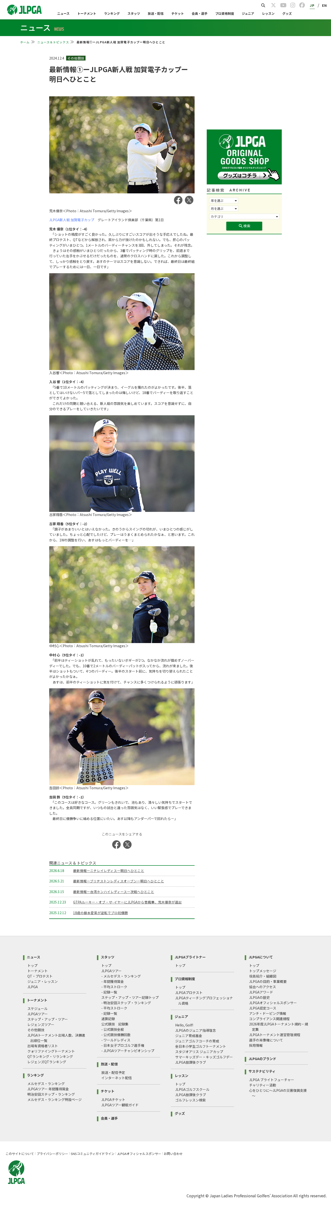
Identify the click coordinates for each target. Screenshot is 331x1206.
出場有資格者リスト (42, 1045)
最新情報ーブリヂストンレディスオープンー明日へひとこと (118, 881)
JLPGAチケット (113, 1099)
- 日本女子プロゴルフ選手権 (122, 1045)
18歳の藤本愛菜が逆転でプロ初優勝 (100, 912)
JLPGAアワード (261, 992)
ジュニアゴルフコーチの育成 (197, 1041)
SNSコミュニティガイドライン (92, 1153)
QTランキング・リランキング (50, 1056)
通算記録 (108, 1018)
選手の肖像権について (266, 1040)
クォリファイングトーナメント (51, 1051)
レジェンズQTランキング (46, 1061)
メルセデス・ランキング (46, 1083)
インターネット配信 (116, 1077)
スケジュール (37, 1008)
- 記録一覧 (109, 992)
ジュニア (248, 13)
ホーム (25, 42)
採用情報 (256, 1045)
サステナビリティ (262, 1071)
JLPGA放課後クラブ (190, 1062)
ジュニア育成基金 (188, 1035)
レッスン (268, 13)
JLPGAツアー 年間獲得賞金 (48, 1088)
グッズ (287, 13)
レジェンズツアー (40, 1024)
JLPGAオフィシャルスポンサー (273, 1002)
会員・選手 (199, 13)
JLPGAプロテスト (189, 992)
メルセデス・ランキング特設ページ (54, 1099)
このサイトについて (20, 1153)
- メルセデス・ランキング (121, 976)
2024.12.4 (57, 58)
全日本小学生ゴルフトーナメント (200, 1046)
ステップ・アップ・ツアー (47, 1019)
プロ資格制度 (224, 13)
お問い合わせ (173, 1153)
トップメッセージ (262, 970)
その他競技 (35, 1029)
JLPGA (32, 986)
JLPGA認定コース (262, 1008)
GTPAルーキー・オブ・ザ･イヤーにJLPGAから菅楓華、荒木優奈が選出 (127, 902)
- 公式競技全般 (112, 1029)
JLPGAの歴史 (259, 997)
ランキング (112, 13)
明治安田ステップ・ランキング (51, 1094)
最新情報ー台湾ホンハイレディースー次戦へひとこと (113, 891)
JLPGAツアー (37, 1013)
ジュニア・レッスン (42, 981)
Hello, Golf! (184, 1025)
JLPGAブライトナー (190, 957)
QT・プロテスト (40, 976)
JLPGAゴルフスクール (192, 1089)
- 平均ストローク (114, 986)
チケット (177, 13)
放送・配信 (156, 13)
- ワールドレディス (115, 1040)
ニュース (63, 13)
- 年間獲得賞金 (112, 981)
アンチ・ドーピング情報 (267, 1013)
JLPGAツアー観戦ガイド (120, 1104)
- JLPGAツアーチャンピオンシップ (127, 1050)
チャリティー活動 (262, 1085)
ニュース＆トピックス (53, 42)
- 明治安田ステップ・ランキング (126, 1002)
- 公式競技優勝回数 (116, 1034)
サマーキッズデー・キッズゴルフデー (204, 1056)
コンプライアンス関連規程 (269, 1018)
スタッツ (133, 13)
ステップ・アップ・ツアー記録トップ (130, 997)
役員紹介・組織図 (262, 976)
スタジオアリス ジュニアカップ (199, 1051)
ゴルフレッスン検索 (190, 1100)
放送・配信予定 (113, 1072)
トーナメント (86, 13)
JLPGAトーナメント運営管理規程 (274, 1034)
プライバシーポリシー (52, 1153)
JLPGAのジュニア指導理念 (195, 1030)
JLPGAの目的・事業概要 (268, 981)
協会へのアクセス (262, 986)
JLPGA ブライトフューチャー (271, 1079)
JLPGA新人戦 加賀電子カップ (71, 219)
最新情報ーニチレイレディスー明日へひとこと (108, 870)
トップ (32, 965)
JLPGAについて (261, 957)
